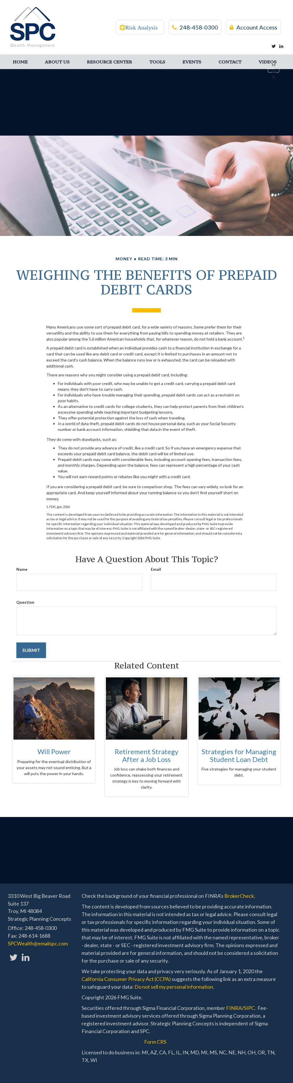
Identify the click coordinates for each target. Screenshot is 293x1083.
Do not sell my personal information (173, 987)
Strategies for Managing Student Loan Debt (239, 755)
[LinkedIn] (281, 46)
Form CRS (155, 1042)
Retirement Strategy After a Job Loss (146, 755)
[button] (57, 61)
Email (156, 569)
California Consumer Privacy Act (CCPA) (126, 979)
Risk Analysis (141, 27)
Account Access (256, 27)
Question (25, 602)
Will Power (54, 751)
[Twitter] (273, 46)
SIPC (249, 1008)
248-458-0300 (199, 27)
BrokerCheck (239, 896)
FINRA (234, 1008)
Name (21, 569)
